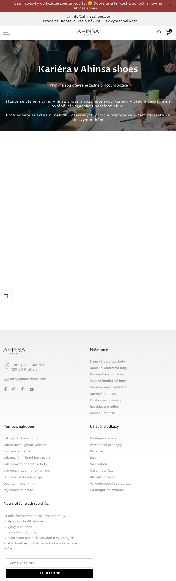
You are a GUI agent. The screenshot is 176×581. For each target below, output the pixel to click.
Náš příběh (98, 464)
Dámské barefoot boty (107, 361)
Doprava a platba (16, 451)
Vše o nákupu (89, 21)
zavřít (5, 5)
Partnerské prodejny (106, 445)
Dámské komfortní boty (108, 368)
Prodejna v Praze (103, 438)
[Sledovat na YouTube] (32, 389)
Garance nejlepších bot (108, 387)
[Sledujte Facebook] (5, 389)
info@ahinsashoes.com (92, 16)
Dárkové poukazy (103, 394)
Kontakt (68, 21)
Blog (93, 457)
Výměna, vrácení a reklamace (26, 470)
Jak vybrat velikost (120, 21)
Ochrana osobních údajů (22, 477)
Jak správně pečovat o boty (25, 464)
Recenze (96, 451)
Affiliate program (103, 477)
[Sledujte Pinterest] (23, 389)
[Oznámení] (88, 6)
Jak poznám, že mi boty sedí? (26, 457)
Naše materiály (101, 470)
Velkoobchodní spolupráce (110, 483)
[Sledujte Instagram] (14, 389)
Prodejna (51, 21)
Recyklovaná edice (104, 406)
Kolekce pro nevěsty (105, 400)
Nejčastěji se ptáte (18, 490)
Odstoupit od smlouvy (107, 490)
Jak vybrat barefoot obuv (23, 438)
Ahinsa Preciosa (102, 413)
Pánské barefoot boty (107, 374)
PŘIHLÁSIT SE (49, 573)
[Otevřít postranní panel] (5, 296)
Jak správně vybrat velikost (25, 445)
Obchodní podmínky (19, 483)
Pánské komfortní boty (108, 380)
